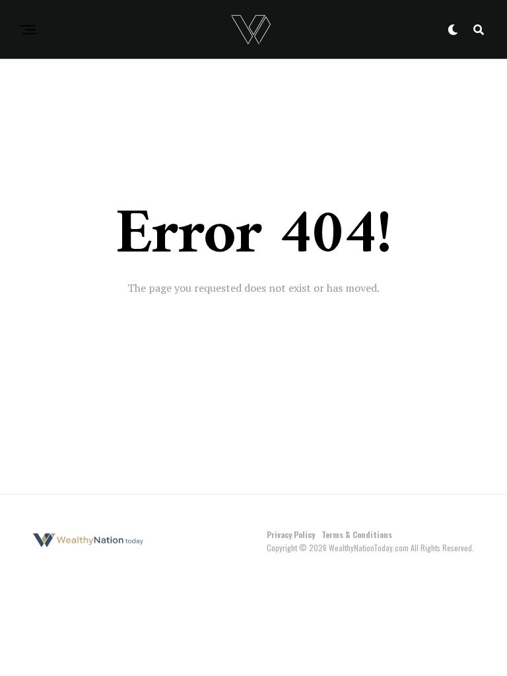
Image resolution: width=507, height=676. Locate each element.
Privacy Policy (291, 534)
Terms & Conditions (356, 534)
